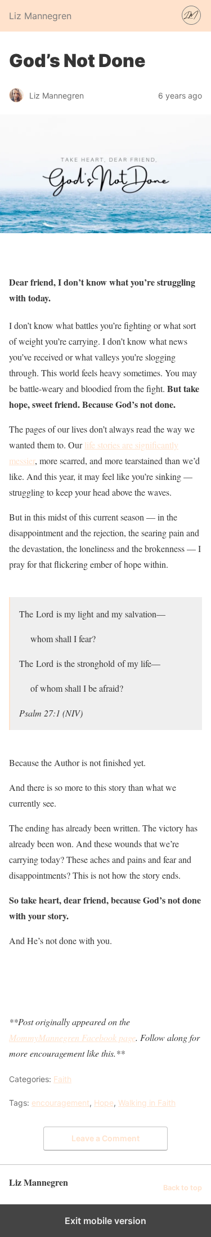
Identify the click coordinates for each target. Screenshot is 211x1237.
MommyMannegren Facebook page (72, 1037)
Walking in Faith (147, 1102)
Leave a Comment (105, 1138)
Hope (104, 1102)
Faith (62, 1079)
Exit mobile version (105, 1220)
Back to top (182, 1187)
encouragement (60, 1102)
